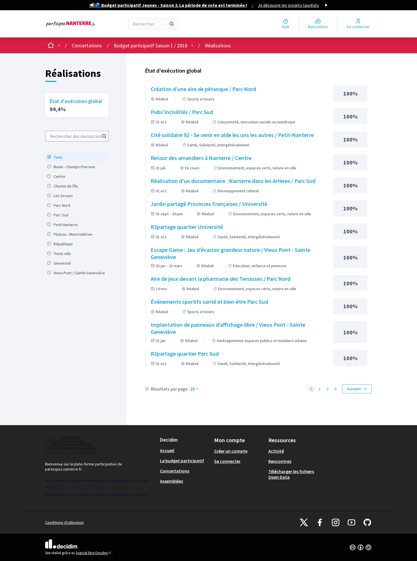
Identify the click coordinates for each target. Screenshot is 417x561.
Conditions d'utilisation (64, 522)
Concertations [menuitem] (174, 471)
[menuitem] (77, 157)
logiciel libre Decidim (94, 553)
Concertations (87, 45)
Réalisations (218, 45)
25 (192, 389)
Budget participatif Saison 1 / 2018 (150, 45)
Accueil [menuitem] (167, 450)
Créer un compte (230, 451)
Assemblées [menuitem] (171, 481)
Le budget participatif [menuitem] (182, 460)
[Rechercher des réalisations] (104, 136)
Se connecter (227, 461)
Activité (276, 451)
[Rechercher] (171, 23)
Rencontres (279, 461)
